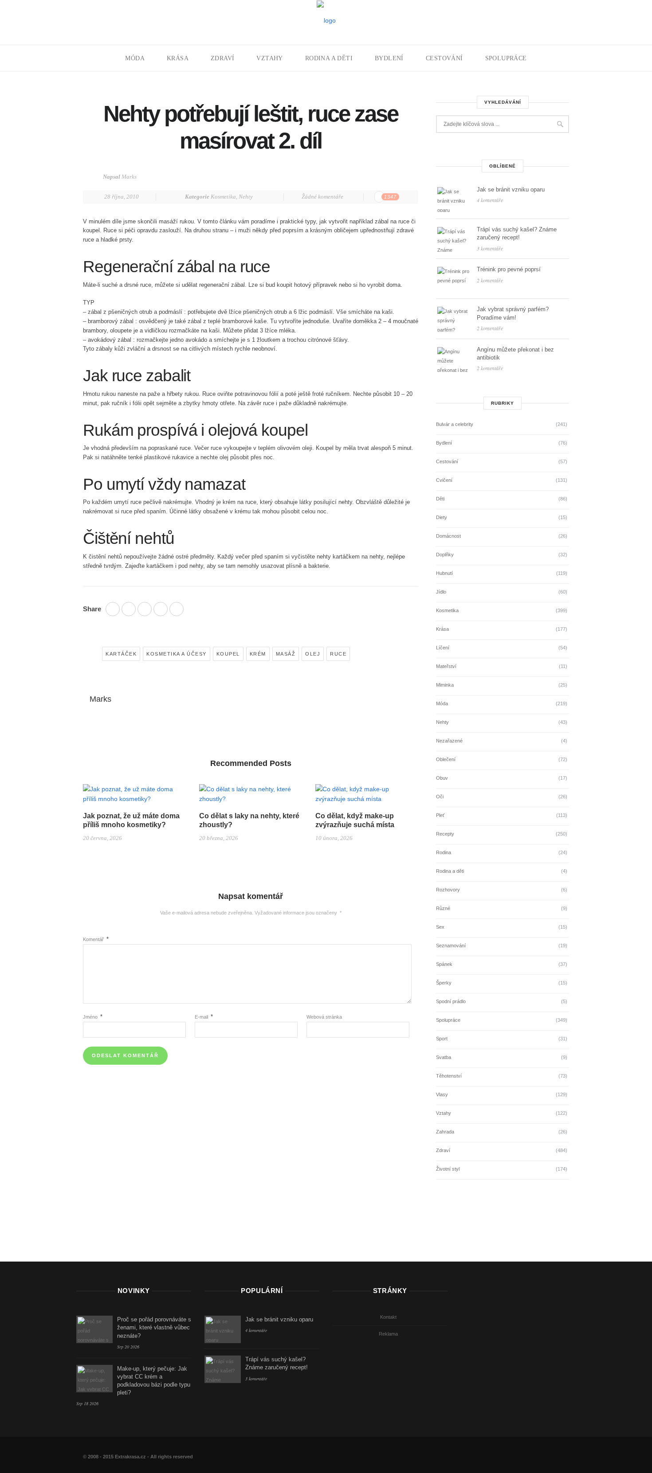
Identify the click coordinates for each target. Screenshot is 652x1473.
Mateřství (446, 666)
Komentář (96, 939)
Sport (442, 1038)
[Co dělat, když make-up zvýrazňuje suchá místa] (366, 797)
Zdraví (222, 58)
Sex (440, 927)
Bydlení (389, 58)
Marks (129, 176)
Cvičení (444, 480)
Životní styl (448, 1169)
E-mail (204, 1017)
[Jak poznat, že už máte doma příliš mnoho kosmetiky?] (134, 797)
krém (258, 653)
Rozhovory (448, 889)
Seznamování (451, 945)
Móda (135, 58)
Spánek (444, 964)
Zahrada (445, 1131)
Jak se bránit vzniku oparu (511, 189)
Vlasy (442, 1094)
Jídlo (441, 591)
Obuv (442, 778)
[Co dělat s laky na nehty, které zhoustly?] (250, 797)
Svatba (443, 1057)
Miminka (445, 685)
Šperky (444, 982)
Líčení (442, 647)
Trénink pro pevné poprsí (509, 269)
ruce (338, 653)
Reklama (388, 1333)
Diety (441, 517)
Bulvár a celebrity (454, 424)
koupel (228, 653)
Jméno (92, 1017)
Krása (178, 58)
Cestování (444, 58)
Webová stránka (324, 1017)
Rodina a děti (329, 58)
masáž (286, 653)
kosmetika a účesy (176, 653)
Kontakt (388, 1317)
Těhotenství (449, 1075)
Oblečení (446, 759)
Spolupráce (506, 58)
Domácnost (448, 536)
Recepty (445, 833)
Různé (443, 908)
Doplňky (445, 554)
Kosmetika (223, 196)
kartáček (121, 653)
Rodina (443, 852)
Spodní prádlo (451, 1001)
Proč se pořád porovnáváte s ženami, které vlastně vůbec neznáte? (154, 1327)
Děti (440, 498)
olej (312, 653)
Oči (440, 796)
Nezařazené (449, 740)
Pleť (440, 815)
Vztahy (269, 58)
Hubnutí (444, 573)
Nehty (246, 196)
